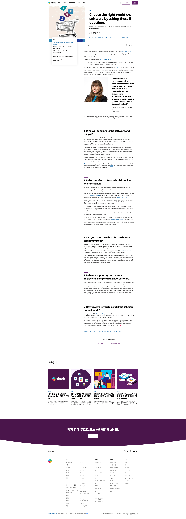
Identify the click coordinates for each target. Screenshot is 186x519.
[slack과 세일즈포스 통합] (127, 379)
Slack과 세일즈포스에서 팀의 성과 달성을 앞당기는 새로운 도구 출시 (127, 396)
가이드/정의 (98, 38)
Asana (111, 165)
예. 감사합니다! (101, 343)
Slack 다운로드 (51, 513)
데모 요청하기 (126, 3)
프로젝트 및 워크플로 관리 (114, 38)
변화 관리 (91, 38)
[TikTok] (137, 451)
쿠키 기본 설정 (71, 513)
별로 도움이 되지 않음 (115, 343)
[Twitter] (127, 45)
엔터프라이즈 (125, 38)
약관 (66, 513)
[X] (131, 451)
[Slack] (52, 3)
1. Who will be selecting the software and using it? (63, 43)
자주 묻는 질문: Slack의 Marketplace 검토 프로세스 (58, 396)
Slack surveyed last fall (105, 59)
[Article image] (81, 379)
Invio (118, 67)
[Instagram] (124, 451)
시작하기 (135, 3)
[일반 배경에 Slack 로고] (58, 379)
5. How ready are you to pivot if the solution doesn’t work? (63, 59)
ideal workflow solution (117, 219)
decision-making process (102, 314)
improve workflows (122, 197)
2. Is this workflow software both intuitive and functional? (63, 47)
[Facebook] (129, 45)
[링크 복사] (133, 45)
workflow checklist (126, 251)
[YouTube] (134, 451)
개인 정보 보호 (61, 513)
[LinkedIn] (131, 45)
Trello (85, 164)
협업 (90, 10)
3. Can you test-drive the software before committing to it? (63, 51)
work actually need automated (92, 195)
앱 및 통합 (104, 38)
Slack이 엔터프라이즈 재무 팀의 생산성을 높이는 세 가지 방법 (104, 396)
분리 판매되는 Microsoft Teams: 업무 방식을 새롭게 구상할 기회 (81, 396)
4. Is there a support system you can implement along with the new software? (63, 55)
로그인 (119, 3)
